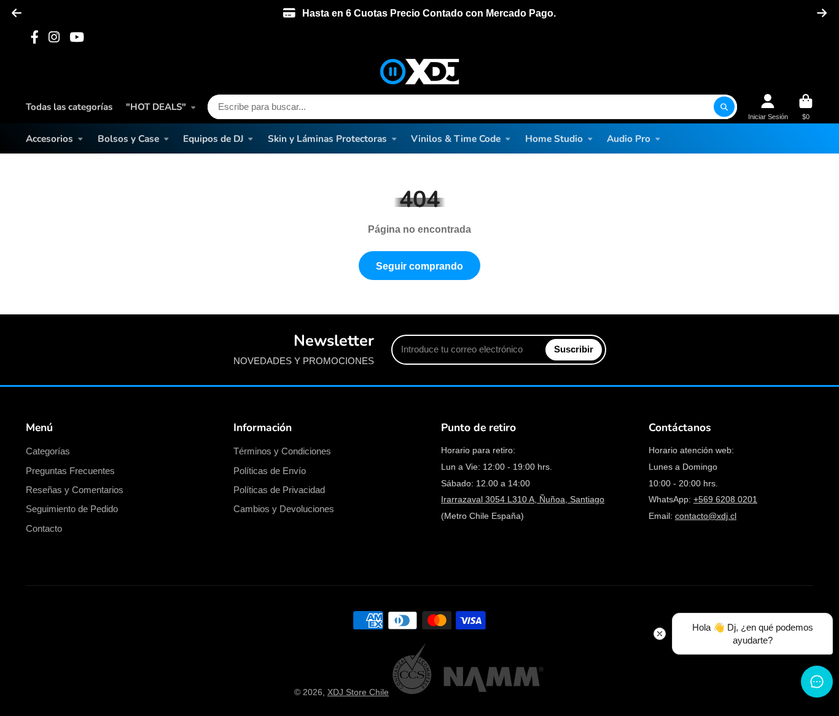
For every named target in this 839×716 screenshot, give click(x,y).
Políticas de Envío (269, 470)
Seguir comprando (419, 265)
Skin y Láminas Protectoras (327, 138)
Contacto (44, 528)
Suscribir (573, 349)
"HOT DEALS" (156, 107)
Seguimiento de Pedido (72, 509)
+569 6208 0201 (725, 499)
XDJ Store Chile (358, 692)
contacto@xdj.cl (705, 516)
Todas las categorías (69, 107)
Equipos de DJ (213, 138)
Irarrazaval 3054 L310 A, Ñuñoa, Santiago (522, 499)
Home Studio (554, 138)
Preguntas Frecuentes (70, 470)
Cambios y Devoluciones (283, 509)
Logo (419, 71)
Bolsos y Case (128, 138)
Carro (805, 107)
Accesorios (49, 138)
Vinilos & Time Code (456, 138)
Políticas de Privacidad (279, 489)
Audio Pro (628, 138)
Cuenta (768, 107)
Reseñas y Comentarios (74, 489)
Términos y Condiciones (282, 451)
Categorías (48, 451)
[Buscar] (724, 106)
